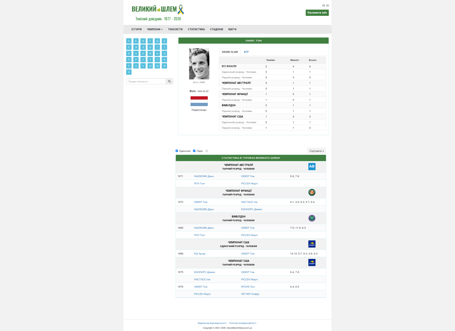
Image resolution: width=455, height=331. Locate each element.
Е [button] (164, 40)
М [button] (150, 53)
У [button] (157, 59)
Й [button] (129, 53)
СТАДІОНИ (216, 29)
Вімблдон (228, 105)
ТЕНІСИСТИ (175, 29)
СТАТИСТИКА (196, 29)
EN (323, 5)
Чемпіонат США (232, 116)
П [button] (129, 59)
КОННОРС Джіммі (251, 209)
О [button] (164, 53)
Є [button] (129, 47)
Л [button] (143, 53)
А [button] (129, 40)
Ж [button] (136, 47)
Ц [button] (136, 65)
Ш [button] (150, 65)
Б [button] (136, 40)
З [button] (143, 47)
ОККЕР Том (248, 176)
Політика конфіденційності (242, 322)
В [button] (143, 40)
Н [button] (157, 53)
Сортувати (316, 151)
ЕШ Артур (199, 253)
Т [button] (150, 59)
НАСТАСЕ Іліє (249, 202)
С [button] (143, 59)
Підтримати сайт (317, 12)
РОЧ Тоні (199, 183)
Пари (200, 151)
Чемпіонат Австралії (236, 83)
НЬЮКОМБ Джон (204, 176)
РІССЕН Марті (249, 183)
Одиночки (185, 151)
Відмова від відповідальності (212, 322)
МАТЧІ (232, 29)
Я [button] (129, 71)
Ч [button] (143, 65)
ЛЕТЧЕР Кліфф (250, 294)
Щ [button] (158, 65)
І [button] (157, 47)
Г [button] (150, 40)
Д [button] (157, 40)
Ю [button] (165, 65)
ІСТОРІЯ (137, 29)
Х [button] (129, 65)
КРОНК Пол (248, 286)
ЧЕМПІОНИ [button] (154, 29)
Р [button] (136, 59)
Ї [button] (164, 47)
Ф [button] (164, 59)
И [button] (150, 47)
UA (327, 5)
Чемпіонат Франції (235, 94)
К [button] (136, 53)
